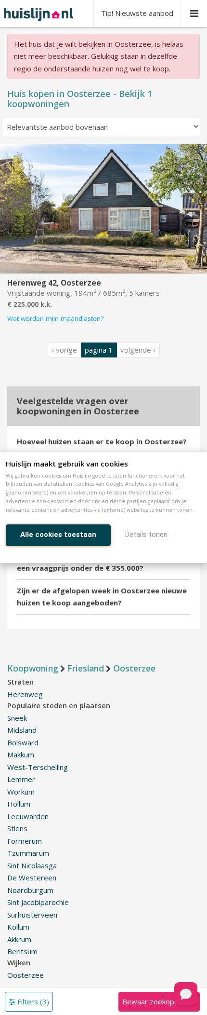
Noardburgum (30, 890)
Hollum (18, 804)
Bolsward (23, 742)
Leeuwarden (28, 816)
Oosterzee (25, 975)
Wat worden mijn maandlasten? (55, 318)
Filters (32, 1001)
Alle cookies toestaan (58, 534)
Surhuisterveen (32, 914)
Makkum (20, 754)
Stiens (17, 828)
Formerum (24, 841)
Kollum (18, 927)
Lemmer (21, 779)
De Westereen (31, 877)
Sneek (17, 718)
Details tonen (146, 534)
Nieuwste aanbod (137, 13)
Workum (21, 791)
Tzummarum (28, 853)
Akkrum (19, 939)
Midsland (22, 730)
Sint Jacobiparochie (38, 902)
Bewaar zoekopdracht (158, 1001)
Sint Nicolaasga (32, 865)
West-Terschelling (37, 767)
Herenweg (25, 694)
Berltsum (22, 951)
